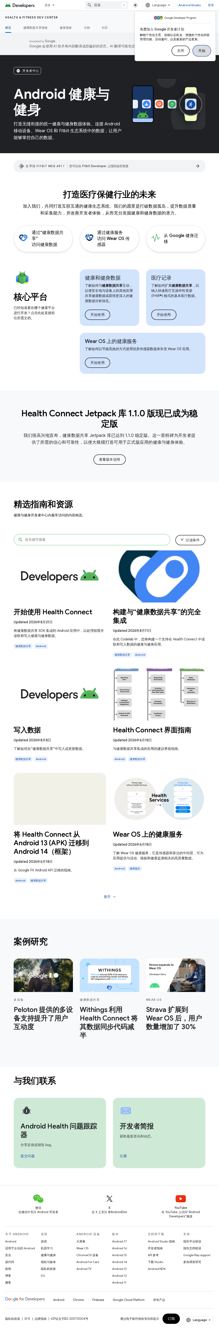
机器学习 (47, 1248)
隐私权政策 (48, 1269)
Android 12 (119, 1276)
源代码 (9, 1262)
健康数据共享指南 (35, 28)
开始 (201, 51)
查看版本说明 (109, 459)
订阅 (171, 1319)
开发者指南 (155, 1248)
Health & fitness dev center (31, 17)
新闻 (8, 1269)
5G (43, 1276)
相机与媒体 (48, 1262)
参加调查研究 (192, 1262)
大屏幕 (80, 1241)
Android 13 (119, 1269)
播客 (8, 1282)
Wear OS (82, 1248)
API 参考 (153, 1255)
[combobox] (106, 5)
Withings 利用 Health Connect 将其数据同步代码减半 (109, 1022)
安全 (8, 1255)
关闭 (180, 51)
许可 (27, 1318)
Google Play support (196, 1255)
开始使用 (97, 315)
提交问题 (28, 1156)
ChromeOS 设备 (87, 1255)
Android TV (84, 1269)
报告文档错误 (192, 1248)
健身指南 (66, 28)
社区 (105, 28)
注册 (123, 1156)
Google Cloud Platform (129, 1300)
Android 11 (119, 1282)
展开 (110, 897)
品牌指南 (41, 1318)
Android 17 (119, 1241)
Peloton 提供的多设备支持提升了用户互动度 (43, 1018)
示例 (87, 28)
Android (10, 1241)
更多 (48, 5)
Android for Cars (87, 1262)
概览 (8, 28)
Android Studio (189, 5)
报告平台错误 (192, 1241)
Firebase (98, 1300)
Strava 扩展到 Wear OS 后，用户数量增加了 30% (174, 1018)
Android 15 (119, 1255)
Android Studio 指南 (161, 1241)
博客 (8, 1276)
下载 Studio (155, 1262)
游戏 (44, 1241)
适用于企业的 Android (20, 1248)
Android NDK (157, 1269)
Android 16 (119, 1248)
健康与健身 (48, 1255)
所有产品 (159, 1300)
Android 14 (119, 1262)
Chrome (78, 1300)
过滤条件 (190, 540)
